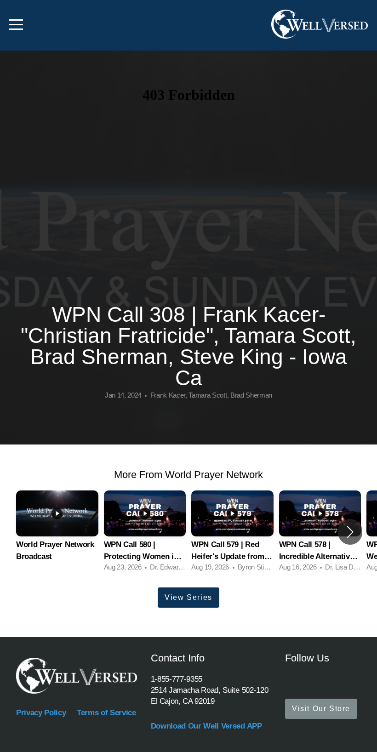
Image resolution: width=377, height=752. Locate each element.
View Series (188, 597)
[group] (57, 532)
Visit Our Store (321, 708)
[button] (350, 532)
